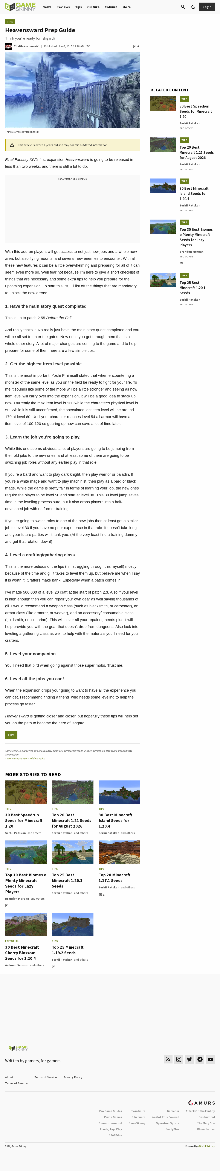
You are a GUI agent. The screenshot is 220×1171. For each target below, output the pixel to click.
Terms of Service (45, 1077)
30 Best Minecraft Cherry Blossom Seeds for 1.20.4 (22, 952)
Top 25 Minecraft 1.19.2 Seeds (68, 949)
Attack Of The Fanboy (200, 1111)
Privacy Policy (73, 1077)
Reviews (63, 7)
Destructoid (207, 1117)
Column (111, 7)
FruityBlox (172, 1129)
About (9, 1077)
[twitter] (189, 1059)
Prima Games (113, 1117)
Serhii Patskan (15, 833)
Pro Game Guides (110, 1111)
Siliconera (138, 1117)
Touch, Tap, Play (111, 1129)
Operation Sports (167, 1123)
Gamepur (173, 1111)
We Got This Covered (165, 1117)
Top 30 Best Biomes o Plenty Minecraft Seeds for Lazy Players (25, 883)
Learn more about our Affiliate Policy (25, 758)
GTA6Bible (115, 1135)
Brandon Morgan (17, 898)
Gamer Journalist (110, 1123)
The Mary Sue (206, 1123)
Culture (93, 7)
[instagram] (178, 1059)
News (47, 7)
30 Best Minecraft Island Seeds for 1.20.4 (115, 820)
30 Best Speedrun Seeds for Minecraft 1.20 (24, 820)
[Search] (183, 7)
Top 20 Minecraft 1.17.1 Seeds (114, 877)
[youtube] (210, 1059)
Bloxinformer (206, 1129)
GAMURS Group (206, 1146)
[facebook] (200, 1059)
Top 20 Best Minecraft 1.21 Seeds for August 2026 (71, 820)
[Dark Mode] (193, 7)
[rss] (168, 1059)
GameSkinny (136, 1123)
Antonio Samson (16, 965)
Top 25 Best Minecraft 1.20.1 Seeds (67, 880)
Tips (78, 7)
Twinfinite (138, 1111)
